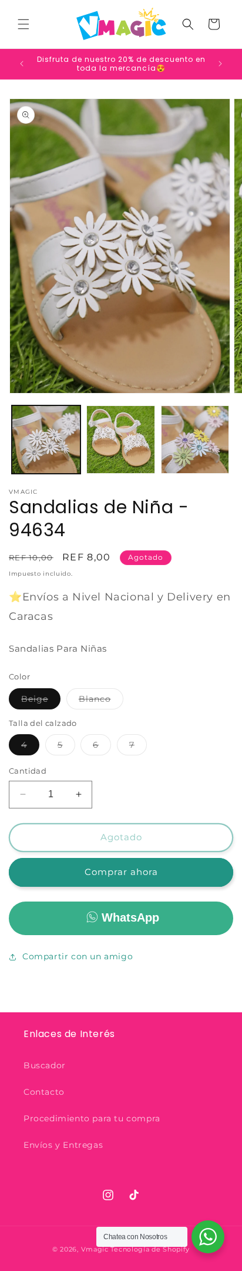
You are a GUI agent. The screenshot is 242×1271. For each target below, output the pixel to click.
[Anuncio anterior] (22, 64)
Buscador (44, 1065)
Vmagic (95, 1249)
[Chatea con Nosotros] (207, 1236)
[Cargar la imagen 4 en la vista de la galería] (195, 439)
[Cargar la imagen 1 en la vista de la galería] (46, 439)
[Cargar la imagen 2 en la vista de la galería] (120, 439)
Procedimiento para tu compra (91, 1118)
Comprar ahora (121, 871)
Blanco (101, 701)
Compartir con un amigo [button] (77, 956)
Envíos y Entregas (63, 1145)
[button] (23, 24)
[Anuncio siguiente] (220, 64)
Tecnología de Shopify (150, 1249)
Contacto (44, 1092)
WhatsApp (130, 917)
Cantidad (27, 770)
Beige (40, 701)
